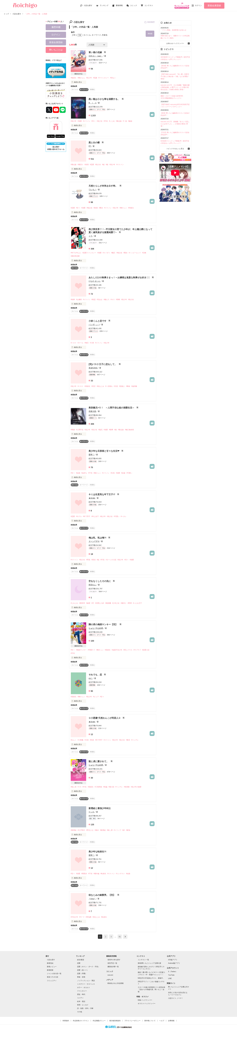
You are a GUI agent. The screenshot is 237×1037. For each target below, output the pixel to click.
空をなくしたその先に (100, 581)
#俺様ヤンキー (81, 650)
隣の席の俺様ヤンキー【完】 (103, 624)
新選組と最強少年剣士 (100, 808)
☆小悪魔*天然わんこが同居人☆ (105, 718)
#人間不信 (79, 430)
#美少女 (99, 121)
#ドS (79, 787)
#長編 (105, 787)
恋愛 (78, 963)
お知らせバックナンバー (175, 43)
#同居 (92, 740)
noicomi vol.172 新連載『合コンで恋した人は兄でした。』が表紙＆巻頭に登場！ (175, 124)
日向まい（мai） (95, 56)
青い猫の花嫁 (96, 52)
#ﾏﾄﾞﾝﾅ (81, 917)
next (125, 936)
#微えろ (106, 299)
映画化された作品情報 (116, 983)
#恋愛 (92, 164)
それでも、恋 (96, 674)
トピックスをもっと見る (175, 149)
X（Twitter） (172, 971)
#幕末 (97, 830)
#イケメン (86, 121)
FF (90, 146)
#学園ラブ (91, 650)
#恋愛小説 (145, 650)
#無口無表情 (129, 430)
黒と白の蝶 (94, 142)
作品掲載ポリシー (99, 1021)
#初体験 (127, 787)
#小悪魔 (80, 740)
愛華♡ (91, 455)
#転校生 (103, 874)
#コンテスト (120, 874)
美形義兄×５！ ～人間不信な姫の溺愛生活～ (112, 407)
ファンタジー (82, 991)
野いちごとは (56, 50)
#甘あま (99, 299)
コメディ (80, 998)
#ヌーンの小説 (111, 560)
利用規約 (66, 1021)
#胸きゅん (81, 78)
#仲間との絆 (99, 603)
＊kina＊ (92, 899)
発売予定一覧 (112, 963)
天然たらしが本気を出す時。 (103, 186)
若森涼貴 (92, 411)
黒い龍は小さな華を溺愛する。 (104, 99)
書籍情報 (119, 5)
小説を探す (88, 5)
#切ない (113, 78)
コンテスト (148, 5)
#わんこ (73, 740)
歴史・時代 (81, 994)
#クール (80, 343)
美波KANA (93, 368)
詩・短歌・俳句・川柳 (85, 1008)
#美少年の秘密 (136, 787)
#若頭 (93, 560)
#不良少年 (74, 917)
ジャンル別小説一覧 (54, 973)
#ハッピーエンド (135, 253)
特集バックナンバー (145, 1000)
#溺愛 (80, 121)
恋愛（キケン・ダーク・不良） (88, 967)
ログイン (198, 5)
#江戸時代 (81, 830)
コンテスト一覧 (143, 960)
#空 (92, 603)
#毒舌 (87, 343)
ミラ (90, 236)
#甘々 (93, 121)
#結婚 (78, 473)
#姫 (107, 164)
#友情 (87, 164)
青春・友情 (81, 977)
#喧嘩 (111, 430)
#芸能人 (122, 386)
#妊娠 (123, 473)
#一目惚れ (109, 386)
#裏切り (80, 164)
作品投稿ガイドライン (81, 1021)
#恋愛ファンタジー (89, 253)
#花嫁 (95, 78)
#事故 (128, 386)
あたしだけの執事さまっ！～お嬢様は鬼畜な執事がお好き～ (119, 277)
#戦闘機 (108, 603)
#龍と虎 (73, 787)
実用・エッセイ (82, 1005)
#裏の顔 (111, 787)
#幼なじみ (100, 386)
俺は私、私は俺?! (98, 537)
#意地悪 (88, 917)
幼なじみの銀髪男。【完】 (102, 895)
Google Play (60, 136)
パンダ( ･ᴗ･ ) (94, 324)
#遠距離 (134, 386)
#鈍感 (96, 208)
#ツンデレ (135, 740)
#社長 (113, 473)
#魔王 (113, 253)
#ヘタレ (123, 516)
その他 (79, 1012)
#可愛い (129, 473)
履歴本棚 (55, 27)
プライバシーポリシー (132, 1021)
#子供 (90, 473)
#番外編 (96, 874)
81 (120, 937)
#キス (113, 299)
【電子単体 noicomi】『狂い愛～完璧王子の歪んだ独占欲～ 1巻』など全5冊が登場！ (175, 76)
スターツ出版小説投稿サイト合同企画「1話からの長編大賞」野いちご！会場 (151, 989)
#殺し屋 (110, 830)
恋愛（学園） (82, 973)
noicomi (110, 975)
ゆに (90, 678)
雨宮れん (92, 585)
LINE (170, 978)
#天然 (116, 386)
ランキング (104, 5)
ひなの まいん (94, 281)
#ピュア (96, 697)
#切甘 (93, 386)
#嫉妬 (130, 121)
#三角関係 (98, 787)
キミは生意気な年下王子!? (102, 494)
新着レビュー (52, 967)
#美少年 (89, 78)
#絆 (123, 830)
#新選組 (73, 830)
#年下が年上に (76, 253)
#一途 (125, 121)
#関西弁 (84, 874)
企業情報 (171, 1021)
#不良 (106, 121)
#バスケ (73, 343)
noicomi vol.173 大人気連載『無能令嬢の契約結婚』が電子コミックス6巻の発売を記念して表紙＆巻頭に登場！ (175, 87)
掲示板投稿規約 (115, 1021)
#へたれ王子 (137, 603)
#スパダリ (106, 253)
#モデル (79, 516)
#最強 (128, 830)
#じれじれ (74, 603)
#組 (103, 164)
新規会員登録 (214, 5)
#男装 (88, 560)
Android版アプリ (174, 963)
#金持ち (84, 473)
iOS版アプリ (172, 960)
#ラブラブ (137, 650)
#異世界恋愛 (75, 256)
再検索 (150, 34)
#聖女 (125, 253)
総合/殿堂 (80, 960)
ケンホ (91, 812)
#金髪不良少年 (117, 650)
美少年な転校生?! (97, 851)
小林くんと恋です (98, 321)
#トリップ (117, 830)
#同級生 (131, 208)
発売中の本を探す (114, 960)
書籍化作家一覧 (113, 967)
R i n (92, 103)
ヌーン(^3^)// (94, 541)
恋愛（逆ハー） (82, 970)
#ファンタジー (103, 78)
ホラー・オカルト (83, 987)
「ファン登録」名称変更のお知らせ (173, 30)
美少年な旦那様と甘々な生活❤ (104, 451)
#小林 (92, 343)
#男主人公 (89, 830)
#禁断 (118, 299)
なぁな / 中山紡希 (96, 628)
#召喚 (144, 253)
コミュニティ (52, 980)
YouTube (171, 975)
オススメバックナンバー (146, 1003)
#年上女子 (95, 516)
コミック (133, 5)
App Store (51, 136)
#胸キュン (123, 208)
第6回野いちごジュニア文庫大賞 (149, 963)
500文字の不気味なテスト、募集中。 (151, 978)
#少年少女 (115, 603)
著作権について (150, 1021)
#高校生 (87, 386)
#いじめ (112, 121)
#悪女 (101, 208)
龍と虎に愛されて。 (99, 761)
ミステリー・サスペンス (86, 984)
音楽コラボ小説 (52, 977)
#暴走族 (119, 121)
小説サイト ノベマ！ (175, 998)
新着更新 (50, 970)
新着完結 (50, 963)
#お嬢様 (79, 299)
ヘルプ (161, 1021)
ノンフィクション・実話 (86, 980)
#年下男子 (86, 516)
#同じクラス (127, 650)
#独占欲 (89, 208)
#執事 (73, 299)
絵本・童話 (81, 1001)
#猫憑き (73, 78)
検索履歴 (151, 22)
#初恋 (93, 299)
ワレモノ (92, 190)
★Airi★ (92, 498)
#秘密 (88, 603)
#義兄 (100, 430)
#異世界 (82, 603)
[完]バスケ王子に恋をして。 (103, 364)
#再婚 (73, 430)
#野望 (130, 603)
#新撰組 (103, 830)
